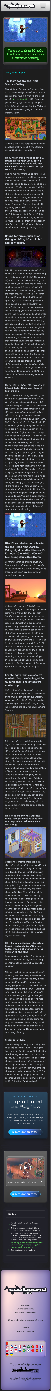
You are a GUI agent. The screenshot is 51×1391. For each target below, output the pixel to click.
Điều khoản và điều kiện (25, 1312)
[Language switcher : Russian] (20, 1350)
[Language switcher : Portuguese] (33, 1346)
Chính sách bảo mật (25, 1309)
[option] (8, 1346)
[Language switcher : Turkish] (37, 1346)
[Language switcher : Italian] (42, 1350)
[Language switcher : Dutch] (16, 1346)
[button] (43, 6)
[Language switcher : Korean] (29, 1350)
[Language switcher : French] (42, 1346)
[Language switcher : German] (8, 1354)
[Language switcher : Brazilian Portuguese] (25, 1350)
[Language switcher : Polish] (8, 1350)
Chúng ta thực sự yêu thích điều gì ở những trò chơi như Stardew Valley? (26, 1229)
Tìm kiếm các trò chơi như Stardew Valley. (24, 1224)
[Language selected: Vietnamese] (25, 1348)
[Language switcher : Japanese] (12, 1350)
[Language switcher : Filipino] (12, 1346)
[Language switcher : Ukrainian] (12, 1354)
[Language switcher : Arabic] (29, 1346)
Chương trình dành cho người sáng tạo (25, 1320)
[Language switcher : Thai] (25, 1346)
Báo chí (25, 1328)
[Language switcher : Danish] (20, 1346)
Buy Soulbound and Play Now (23, 1250)
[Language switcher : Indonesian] (16, 1350)
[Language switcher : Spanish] (37, 1350)
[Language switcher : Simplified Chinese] (33, 1350)
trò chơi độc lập (20, 99)
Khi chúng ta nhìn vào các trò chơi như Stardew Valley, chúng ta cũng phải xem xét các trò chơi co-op (26, 1245)
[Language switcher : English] (8, 1346)
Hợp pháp (25, 1305)
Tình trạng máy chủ (25, 1331)
